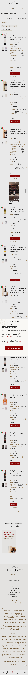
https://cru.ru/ (7, 336)
